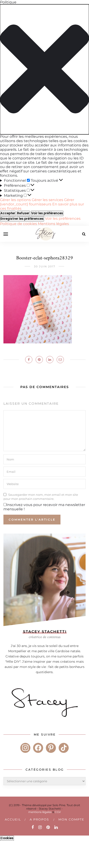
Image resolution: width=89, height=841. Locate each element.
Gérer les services (47, 200)
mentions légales (40, 812)
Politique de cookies (19, 224)
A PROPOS (39, 819)
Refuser (23, 213)
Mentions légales (53, 224)
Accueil (13, 819)
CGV (58, 812)
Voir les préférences (47, 213)
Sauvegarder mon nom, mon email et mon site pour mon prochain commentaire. (40, 497)
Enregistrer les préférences (22, 219)
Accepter (7, 213)
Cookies (6, 838)
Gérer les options (15, 200)
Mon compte (71, 819)
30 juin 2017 (44, 266)
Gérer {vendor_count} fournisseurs (37, 202)
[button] (44, 69)
